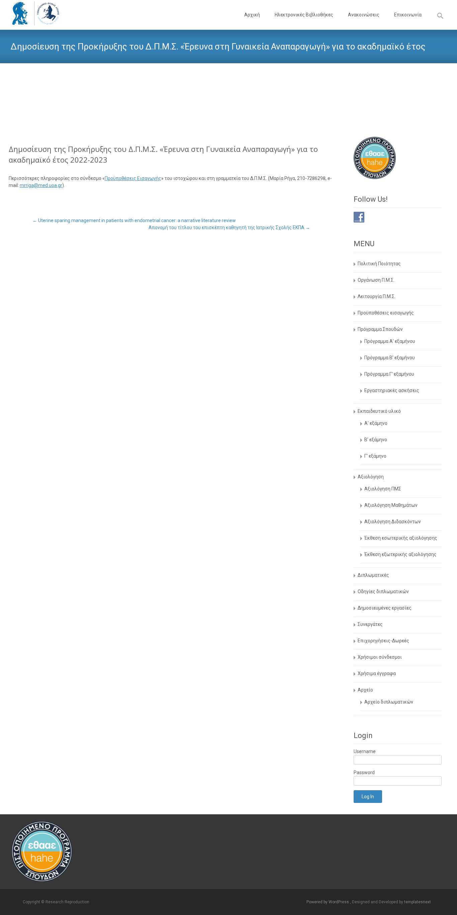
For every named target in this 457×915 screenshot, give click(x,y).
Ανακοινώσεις (363, 14)
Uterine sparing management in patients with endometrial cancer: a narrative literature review (134, 220)
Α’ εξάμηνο (375, 423)
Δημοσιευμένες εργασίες (385, 608)
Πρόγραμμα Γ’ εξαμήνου (389, 374)
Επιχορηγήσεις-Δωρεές (383, 640)
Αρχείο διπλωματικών (388, 702)
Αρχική (252, 14)
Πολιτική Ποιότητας (379, 263)
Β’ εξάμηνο (375, 439)
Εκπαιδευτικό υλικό (379, 411)
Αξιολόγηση (371, 476)
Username (365, 751)
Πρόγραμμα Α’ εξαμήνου (389, 341)
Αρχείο (365, 690)
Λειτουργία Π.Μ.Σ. (376, 296)
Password (364, 772)
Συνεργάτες (370, 624)
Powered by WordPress (328, 902)
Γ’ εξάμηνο (375, 456)
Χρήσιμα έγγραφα (377, 673)
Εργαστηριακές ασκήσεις (391, 390)
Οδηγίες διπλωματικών (383, 591)
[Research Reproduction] (30, 13)
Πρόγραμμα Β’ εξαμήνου (389, 357)
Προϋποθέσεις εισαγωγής (386, 312)
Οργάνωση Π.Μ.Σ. (376, 280)
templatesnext (417, 902)
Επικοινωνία (408, 14)
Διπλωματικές (373, 575)
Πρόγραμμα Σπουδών (380, 329)
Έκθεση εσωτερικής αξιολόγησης (400, 538)
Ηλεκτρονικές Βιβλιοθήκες (304, 14)
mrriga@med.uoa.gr (41, 185)
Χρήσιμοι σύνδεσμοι (380, 657)
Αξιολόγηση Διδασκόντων (392, 521)
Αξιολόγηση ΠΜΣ (382, 488)
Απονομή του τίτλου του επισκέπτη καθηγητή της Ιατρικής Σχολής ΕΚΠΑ (229, 227)
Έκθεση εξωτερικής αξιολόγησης (400, 554)
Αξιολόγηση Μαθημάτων (391, 505)
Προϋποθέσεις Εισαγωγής (133, 178)
